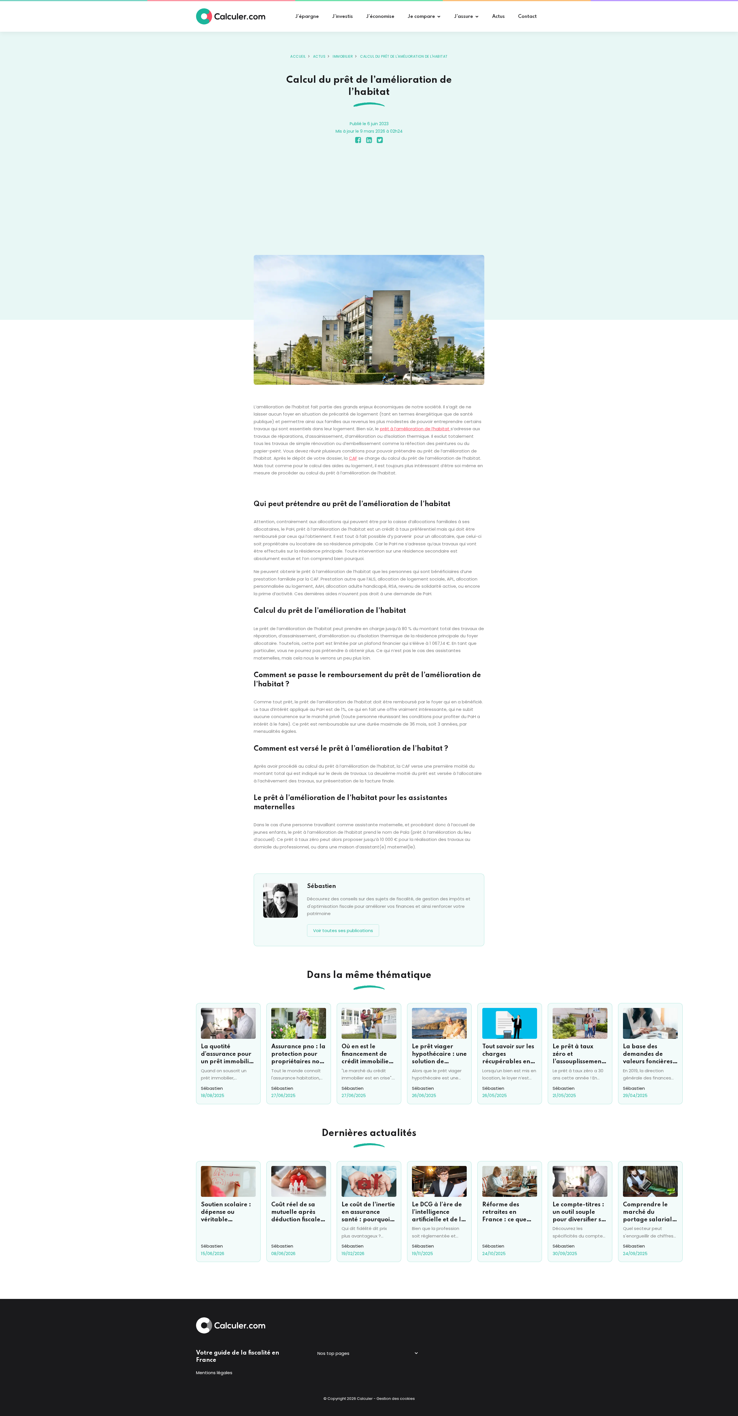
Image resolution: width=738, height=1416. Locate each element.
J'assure (463, 16)
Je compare (421, 16)
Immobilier (343, 56)
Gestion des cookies (395, 1398)
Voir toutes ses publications (343, 930)
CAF (353, 458)
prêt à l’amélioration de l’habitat (415, 429)
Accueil (298, 56)
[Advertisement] (369, 200)
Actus (319, 56)
